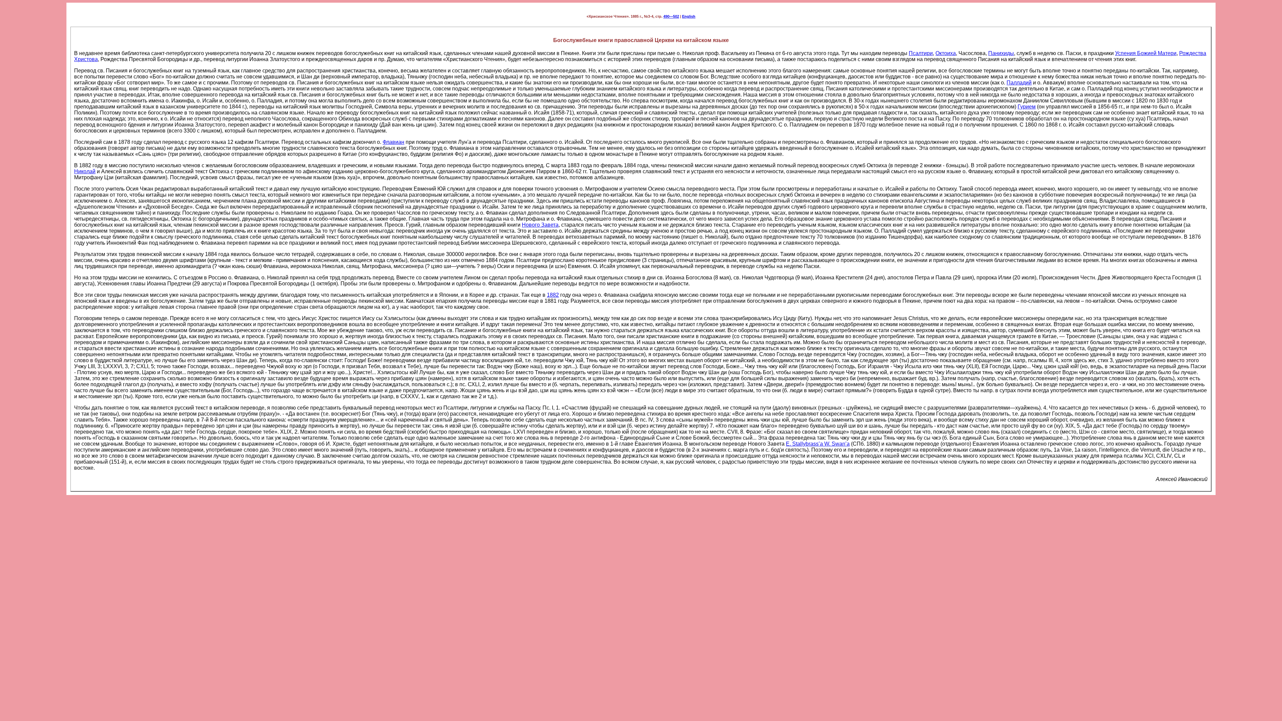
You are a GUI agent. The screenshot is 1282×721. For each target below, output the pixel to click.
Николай (84, 171)
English (688, 16)
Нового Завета (540, 225)
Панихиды (1001, 53)
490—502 (671, 16)
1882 (553, 295)
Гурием (1027, 106)
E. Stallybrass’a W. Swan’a (818, 444)
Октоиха (945, 53)
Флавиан (393, 142)
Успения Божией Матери (1146, 53)
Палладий (1019, 82)
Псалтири (921, 53)
